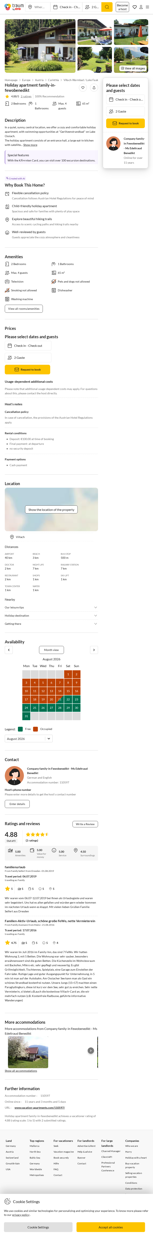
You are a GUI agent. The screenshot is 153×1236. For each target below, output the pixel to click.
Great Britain (13, 1163)
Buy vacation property (132, 1165)
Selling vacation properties (133, 1175)
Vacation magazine (64, 1151)
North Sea (35, 1151)
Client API (106, 1156)
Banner (81, 1157)
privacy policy (20, 1214)
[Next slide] (91, 1050)
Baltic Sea (35, 1157)
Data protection (133, 1188)
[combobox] (7, 739)
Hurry (128, 1151)
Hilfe (56, 1163)
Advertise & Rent (86, 1145)
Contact (58, 1175)
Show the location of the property (51, 509)
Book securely (61, 1157)
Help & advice (84, 1151)
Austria (39, 80)
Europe (26, 80)
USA (8, 1169)
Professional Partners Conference (108, 1166)
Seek (56, 1145)
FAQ (56, 1169)
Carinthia (53, 80)
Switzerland (12, 1157)
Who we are (131, 1145)
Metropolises (37, 1175)
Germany (11, 1145)
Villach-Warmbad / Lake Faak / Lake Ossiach (83, 80)
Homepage (11, 80)
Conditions (131, 1182)
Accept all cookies (111, 1227)
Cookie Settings (38, 1227)
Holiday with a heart (136, 1157)
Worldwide (36, 1169)
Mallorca (34, 1145)
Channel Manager (111, 1151)
